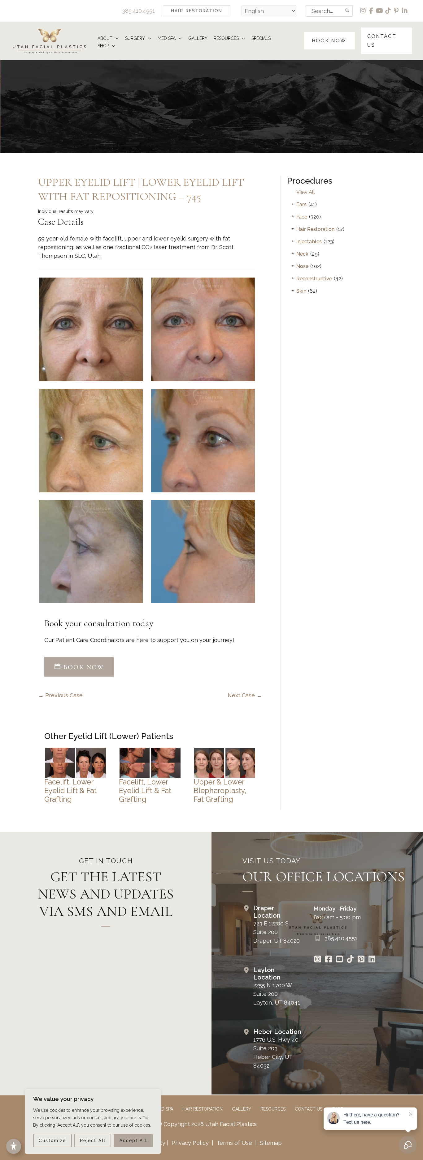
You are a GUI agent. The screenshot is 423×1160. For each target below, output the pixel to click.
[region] (93, 1121)
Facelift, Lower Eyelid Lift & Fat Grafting (70, 790)
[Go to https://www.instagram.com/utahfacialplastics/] (317, 959)
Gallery (241, 1109)
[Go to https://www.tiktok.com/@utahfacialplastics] (350, 959)
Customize (52, 1140)
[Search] (347, 11)
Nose (302, 266)
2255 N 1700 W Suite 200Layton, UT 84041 (276, 994)
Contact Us (308, 1109)
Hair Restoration (315, 229)
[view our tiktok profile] (388, 10)
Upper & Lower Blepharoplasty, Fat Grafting (220, 790)
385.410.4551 (138, 10)
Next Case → (245, 695)
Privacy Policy (190, 1143)
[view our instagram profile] (363, 10)
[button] (196, 10)
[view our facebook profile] (371, 10)
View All (305, 192)
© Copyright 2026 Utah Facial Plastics (207, 1124)
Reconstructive (314, 279)
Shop (337, 1109)
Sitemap (270, 1143)
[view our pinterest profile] (396, 10)
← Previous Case (60, 695)
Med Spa (164, 1109)
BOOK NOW (82, 667)
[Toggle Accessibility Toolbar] (13, 1146)
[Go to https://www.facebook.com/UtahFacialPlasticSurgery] (328, 959)
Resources (273, 1109)
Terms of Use (234, 1143)
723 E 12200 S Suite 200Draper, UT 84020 (276, 932)
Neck (302, 254)
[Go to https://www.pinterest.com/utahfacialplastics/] (361, 959)
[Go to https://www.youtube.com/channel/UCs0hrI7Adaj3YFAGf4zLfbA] (339, 959)
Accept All (133, 1140)
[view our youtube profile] (380, 10)
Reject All (93, 1140)
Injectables (309, 241)
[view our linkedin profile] (405, 10)
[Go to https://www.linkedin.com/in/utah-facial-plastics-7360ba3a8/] (372, 959)
